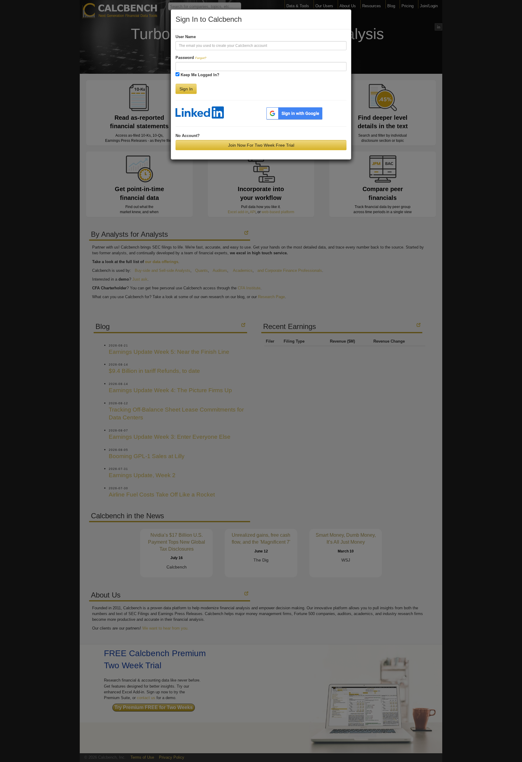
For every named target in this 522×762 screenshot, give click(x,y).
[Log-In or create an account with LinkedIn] (200, 112)
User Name (186, 36)
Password (191, 57)
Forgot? (200, 58)
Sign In (186, 88)
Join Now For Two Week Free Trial (261, 145)
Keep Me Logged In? (200, 75)
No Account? (188, 135)
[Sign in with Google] (294, 113)
